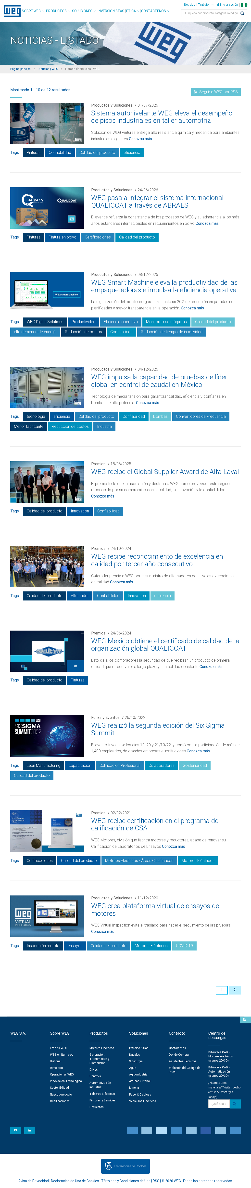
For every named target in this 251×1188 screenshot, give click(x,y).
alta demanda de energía (35, 331)
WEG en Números (61, 1054)
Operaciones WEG (62, 1074)
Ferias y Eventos (105, 717)
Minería (134, 1087)
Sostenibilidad (195, 765)
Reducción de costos (83, 331)
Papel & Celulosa (140, 1094)
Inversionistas (111, 11)
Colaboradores (162, 765)
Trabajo (203, 4)
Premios (98, 464)
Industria (104, 426)
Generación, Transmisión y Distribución (99, 1059)
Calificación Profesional (120, 765)
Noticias (189, 4)
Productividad (83, 321)
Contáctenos (153, 11)
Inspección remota (43, 945)
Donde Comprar (179, 1054)
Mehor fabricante (28, 426)
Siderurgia (136, 1061)
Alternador (80, 595)
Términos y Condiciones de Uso (126, 1181)
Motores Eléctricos (198, 860)
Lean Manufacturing (43, 765)
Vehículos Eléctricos (142, 1101)
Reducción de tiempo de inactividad (171, 331)
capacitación (80, 765)
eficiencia (132, 152)
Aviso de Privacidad (33, 1181)
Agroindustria (138, 1074)
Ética (131, 11)
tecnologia (36, 416)
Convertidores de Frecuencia (201, 416)
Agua (132, 1068)
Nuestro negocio (61, 1094)
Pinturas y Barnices (102, 1100)
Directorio (56, 1068)
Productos (56, 11)
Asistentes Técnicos (182, 1061)
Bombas (160, 416)
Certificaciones (98, 237)
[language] (245, 5)
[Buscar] (242, 14)
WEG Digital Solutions (45, 321)
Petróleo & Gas (139, 1048)
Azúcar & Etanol (140, 1081)
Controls (95, 1076)
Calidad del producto (97, 152)
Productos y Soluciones (111, 105)
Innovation (80, 511)
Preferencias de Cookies (130, 1166)
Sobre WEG (31, 11)
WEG (10, 11)
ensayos (75, 945)
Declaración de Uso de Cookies (75, 1181)
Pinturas (33, 152)
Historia (55, 1061)
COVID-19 (184, 945)
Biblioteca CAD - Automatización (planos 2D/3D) (219, 1071)
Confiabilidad (60, 152)
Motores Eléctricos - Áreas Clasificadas (139, 860)
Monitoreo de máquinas (166, 321)
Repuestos (96, 1107)
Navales (134, 1054)
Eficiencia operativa (121, 321)
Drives (93, 1069)
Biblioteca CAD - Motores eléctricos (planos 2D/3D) (220, 1056)
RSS (156, 1181)
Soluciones (82, 11)
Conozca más (140, 138)
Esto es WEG (58, 1048)
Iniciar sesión (228, 4)
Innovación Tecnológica (66, 1081)
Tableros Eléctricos (102, 1094)
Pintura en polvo (62, 237)
